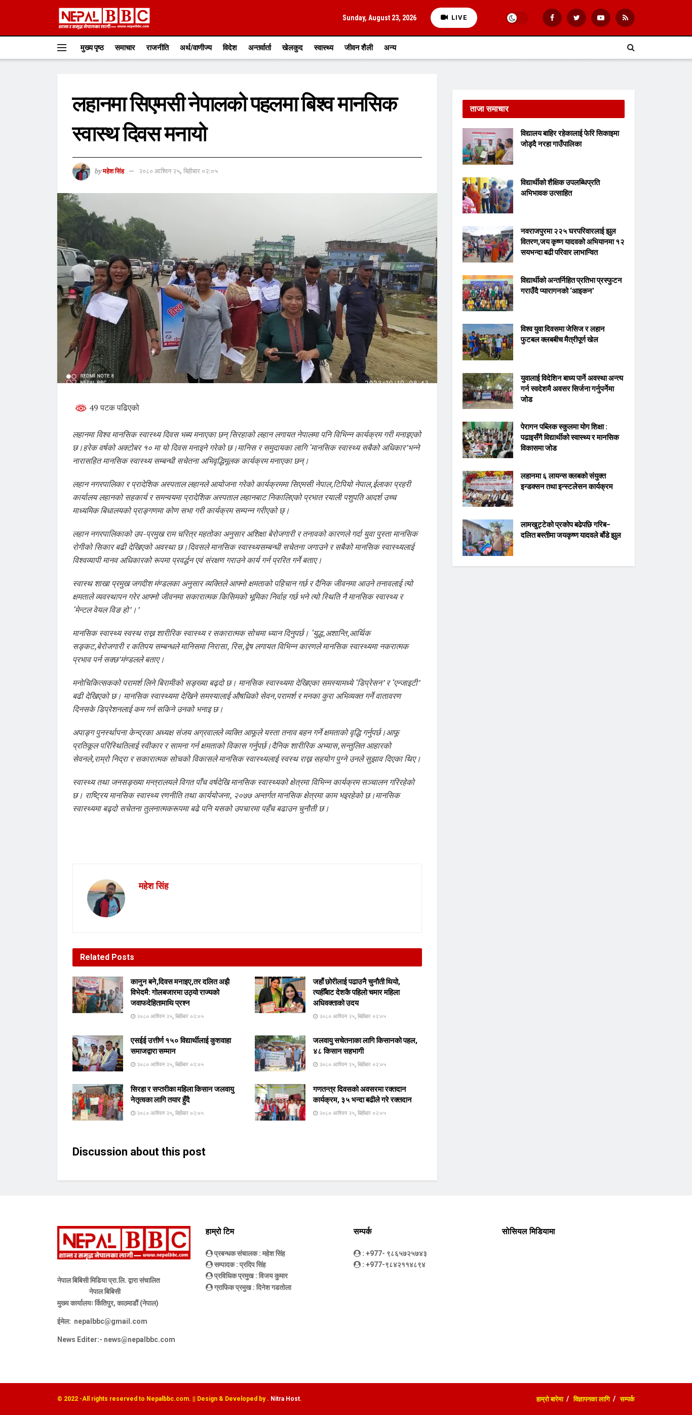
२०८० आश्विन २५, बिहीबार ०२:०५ (178, 171)
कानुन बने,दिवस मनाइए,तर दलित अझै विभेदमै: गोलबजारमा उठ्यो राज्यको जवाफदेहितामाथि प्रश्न (180, 992)
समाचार (125, 47)
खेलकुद (292, 47)
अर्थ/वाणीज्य (196, 47)
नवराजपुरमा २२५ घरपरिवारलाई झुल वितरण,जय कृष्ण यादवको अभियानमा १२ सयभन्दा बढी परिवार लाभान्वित (573, 242)
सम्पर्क (627, 1399)
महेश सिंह (113, 171)
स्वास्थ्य (323, 47)
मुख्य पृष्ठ (92, 47)
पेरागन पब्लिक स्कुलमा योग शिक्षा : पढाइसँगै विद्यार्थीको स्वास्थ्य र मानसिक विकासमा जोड (570, 437)
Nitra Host (285, 1398)
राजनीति (157, 47)
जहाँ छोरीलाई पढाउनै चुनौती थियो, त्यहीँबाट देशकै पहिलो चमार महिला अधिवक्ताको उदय (356, 992)
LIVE (458, 17)
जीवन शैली (358, 47)
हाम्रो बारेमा (549, 1399)
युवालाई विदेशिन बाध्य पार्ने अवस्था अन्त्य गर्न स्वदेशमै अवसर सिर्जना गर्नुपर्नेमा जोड (572, 389)
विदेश (230, 47)
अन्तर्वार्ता (259, 47)
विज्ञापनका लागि (591, 1399)
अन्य (390, 47)
